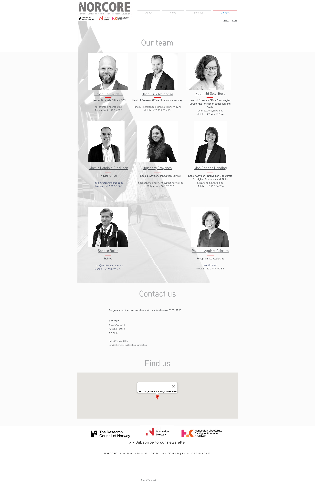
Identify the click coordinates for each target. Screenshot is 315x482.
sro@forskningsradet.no (109, 265)
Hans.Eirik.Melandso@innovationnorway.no (157, 107)
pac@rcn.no (210, 265)
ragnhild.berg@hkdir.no (210, 110)
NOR (234, 20)
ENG (226, 20)
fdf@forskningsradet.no (108, 107)
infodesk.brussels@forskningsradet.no (128, 345)
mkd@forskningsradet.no (108, 183)
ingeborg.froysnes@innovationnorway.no (160, 183)
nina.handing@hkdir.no (210, 183)
